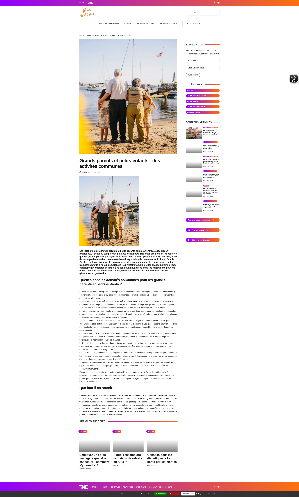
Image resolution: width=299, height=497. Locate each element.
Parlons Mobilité (194, 112)
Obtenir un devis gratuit (201, 240)
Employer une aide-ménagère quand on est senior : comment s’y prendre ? (94, 460)
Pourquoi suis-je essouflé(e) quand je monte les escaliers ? (210, 132)
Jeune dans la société (196, 107)
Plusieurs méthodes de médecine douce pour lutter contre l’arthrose (211, 161)
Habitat (83, 431)
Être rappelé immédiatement (203, 220)
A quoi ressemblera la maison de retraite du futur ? (127, 458)
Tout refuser (174, 494)
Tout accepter (160, 494)
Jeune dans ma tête (195, 101)
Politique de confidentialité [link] (206, 494)
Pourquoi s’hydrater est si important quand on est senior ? (211, 146)
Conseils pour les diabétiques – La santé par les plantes (162, 458)
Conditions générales (110, 487)
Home (81, 35)
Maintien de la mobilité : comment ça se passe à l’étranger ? (211, 205)
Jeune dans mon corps (196, 96)
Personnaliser (188, 494)
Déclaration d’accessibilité (160, 487)
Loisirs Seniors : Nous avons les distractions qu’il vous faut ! (211, 175)
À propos (94, 487)
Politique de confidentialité (134, 487)
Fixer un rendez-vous (200, 230)
